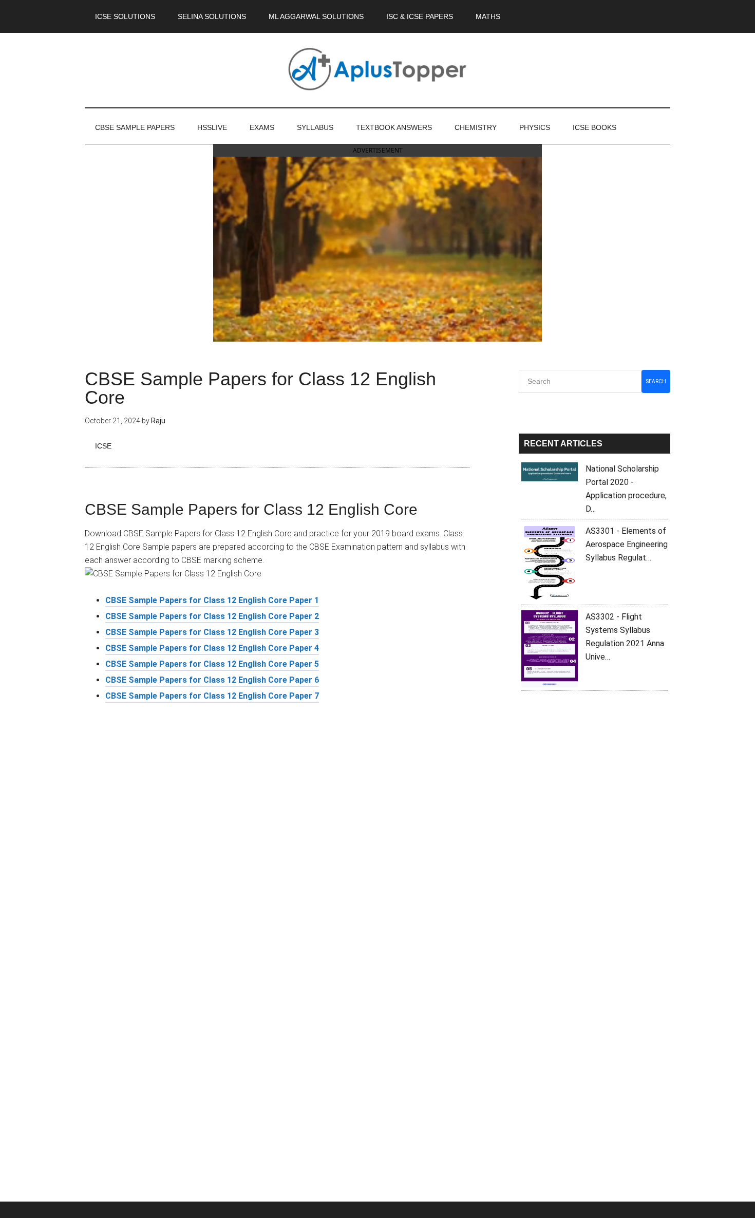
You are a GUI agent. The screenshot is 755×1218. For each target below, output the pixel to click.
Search (656, 381)
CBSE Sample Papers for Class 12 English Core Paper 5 (212, 664)
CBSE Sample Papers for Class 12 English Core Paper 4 (212, 648)
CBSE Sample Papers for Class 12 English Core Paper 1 (212, 600)
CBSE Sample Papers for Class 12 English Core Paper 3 (212, 632)
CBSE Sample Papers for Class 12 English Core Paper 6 (212, 680)
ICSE (103, 446)
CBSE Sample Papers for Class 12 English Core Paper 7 (212, 696)
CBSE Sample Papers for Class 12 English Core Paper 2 (212, 616)
